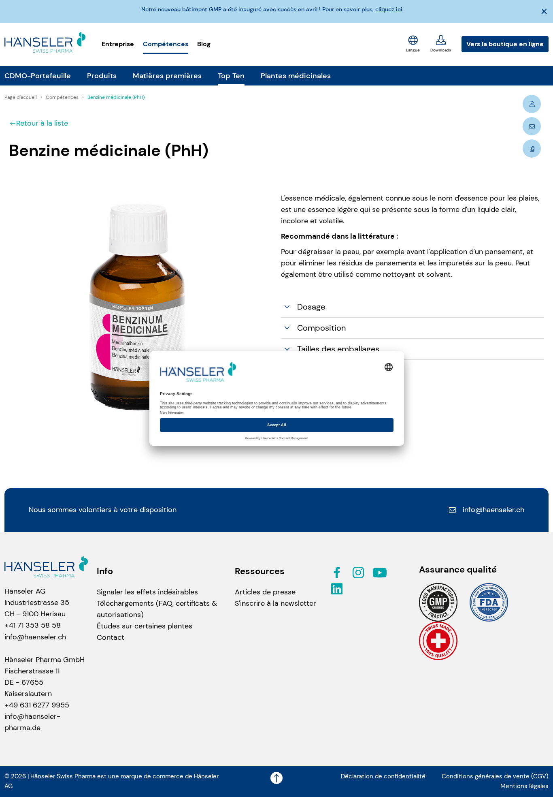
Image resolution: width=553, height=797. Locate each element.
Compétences (165, 44)
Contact (110, 637)
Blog (204, 44)
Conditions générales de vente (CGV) (495, 776)
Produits (102, 76)
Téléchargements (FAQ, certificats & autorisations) (157, 609)
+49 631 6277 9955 (36, 705)
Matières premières (167, 76)
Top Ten (231, 76)
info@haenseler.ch (493, 509)
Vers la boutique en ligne (505, 44)
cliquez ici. (389, 9)
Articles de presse (265, 592)
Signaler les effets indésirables (147, 592)
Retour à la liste (42, 123)
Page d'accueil (21, 97)
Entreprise (118, 44)
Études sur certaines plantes (144, 626)
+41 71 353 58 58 (32, 625)
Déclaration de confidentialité (383, 776)
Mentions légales (524, 786)
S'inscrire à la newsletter (275, 603)
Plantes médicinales (296, 76)
